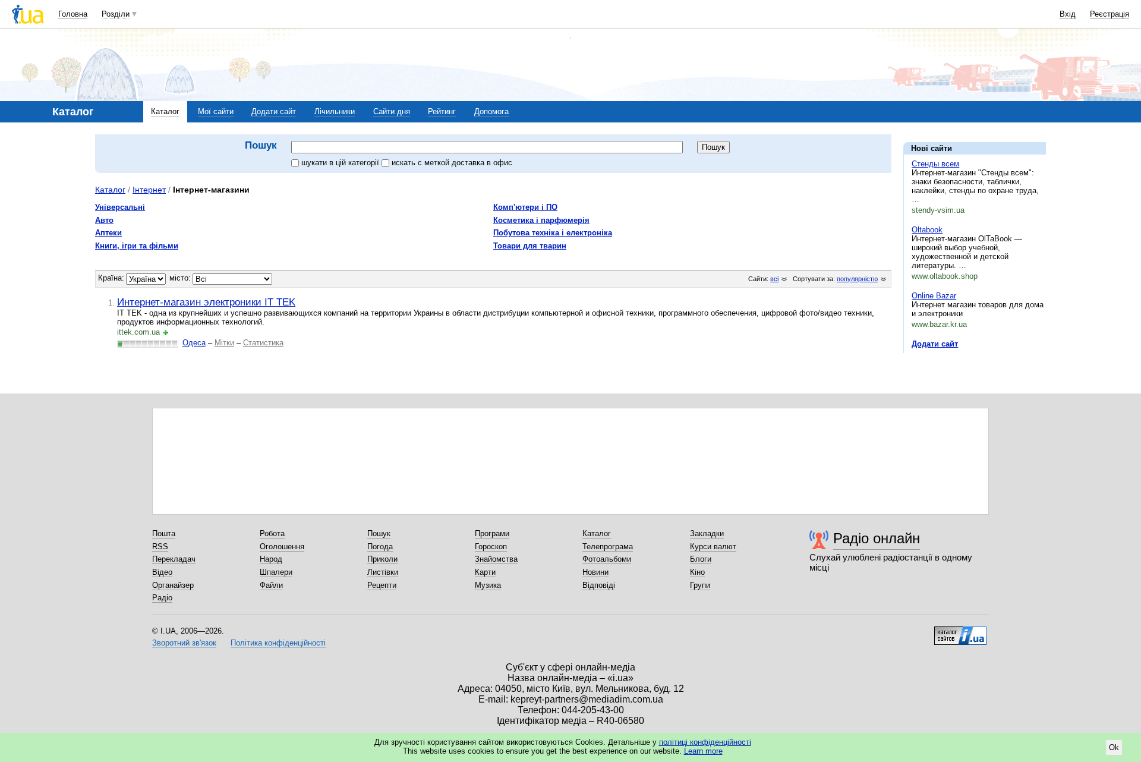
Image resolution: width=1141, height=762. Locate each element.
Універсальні (120, 207)
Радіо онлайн (876, 538)
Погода (380, 546)
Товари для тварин (529, 245)
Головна (72, 14)
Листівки (382, 572)
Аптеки (108, 232)
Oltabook (927, 229)
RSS (160, 546)
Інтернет (149, 189)
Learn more (703, 751)
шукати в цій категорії (341, 162)
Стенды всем (935, 163)
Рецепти (381, 585)
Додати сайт (273, 111)
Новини (595, 572)
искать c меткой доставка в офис (452, 162)
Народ (271, 559)
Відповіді (598, 585)
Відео (162, 572)
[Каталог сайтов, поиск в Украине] (960, 631)
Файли (271, 585)
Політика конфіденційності (278, 642)
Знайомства (496, 559)
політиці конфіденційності (705, 742)
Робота (272, 533)
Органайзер (173, 585)
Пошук (378, 533)
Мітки (224, 342)
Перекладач (174, 559)
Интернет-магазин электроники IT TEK (206, 302)
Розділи (116, 14)
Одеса (194, 342)
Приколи (382, 559)
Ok (1114, 747)
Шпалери (276, 572)
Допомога (491, 111)
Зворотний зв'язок (184, 642)
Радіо (162, 597)
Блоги (700, 559)
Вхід (1068, 14)
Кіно (697, 572)
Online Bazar (934, 295)
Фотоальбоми (606, 559)
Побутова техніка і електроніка (552, 232)
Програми (492, 533)
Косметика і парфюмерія (541, 220)
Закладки (707, 533)
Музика (488, 585)
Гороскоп (491, 546)
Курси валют (713, 546)
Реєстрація (1109, 14)
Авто (104, 220)
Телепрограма (607, 546)
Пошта (163, 533)
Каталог (165, 111)
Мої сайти (216, 111)
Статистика (263, 342)
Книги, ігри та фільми (136, 245)
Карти (485, 572)
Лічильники (334, 111)
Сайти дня (391, 111)
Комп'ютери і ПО (525, 207)
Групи (700, 585)
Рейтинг (442, 111)
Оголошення (282, 546)
